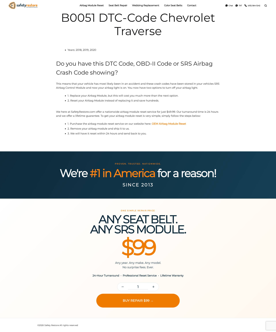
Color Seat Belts (173, 5)
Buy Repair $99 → (138, 300)
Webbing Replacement (145, 5)
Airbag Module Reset (92, 5)
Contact (191, 5)
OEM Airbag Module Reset (169, 123)
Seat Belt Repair (118, 5)
